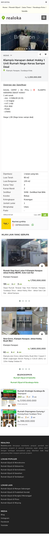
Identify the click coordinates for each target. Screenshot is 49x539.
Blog (3, 515)
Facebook (5, 522)
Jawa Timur (26, 7)
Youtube (4, 525)
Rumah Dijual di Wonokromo (13, 463)
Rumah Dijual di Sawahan (11, 473)
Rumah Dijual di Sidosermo (12, 466)
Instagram (5, 518)
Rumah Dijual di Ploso (10, 499)
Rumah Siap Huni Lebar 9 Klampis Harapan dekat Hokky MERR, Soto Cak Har (22, 272)
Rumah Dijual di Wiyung (11, 503)
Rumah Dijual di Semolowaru (13, 470)
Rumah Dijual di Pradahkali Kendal (15, 492)
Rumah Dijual (14, 7)
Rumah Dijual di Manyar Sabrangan (15, 489)
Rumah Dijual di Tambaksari (12, 477)
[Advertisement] (24, 144)
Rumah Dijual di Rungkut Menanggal (16, 496)
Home (5, 7)
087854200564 (22, 225)
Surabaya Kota (39, 7)
